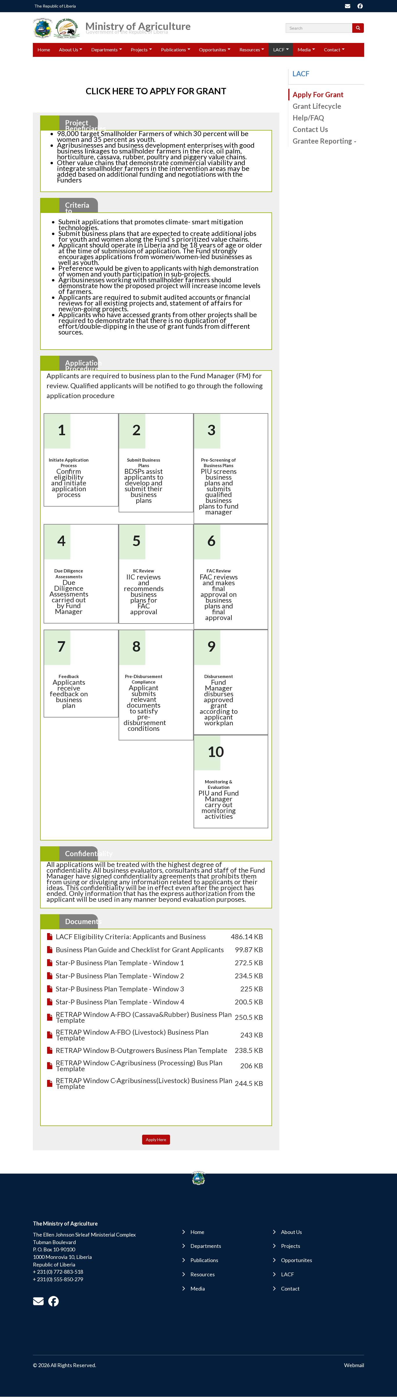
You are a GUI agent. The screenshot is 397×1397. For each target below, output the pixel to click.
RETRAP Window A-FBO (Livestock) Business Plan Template (132, 1035)
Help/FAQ (308, 118)
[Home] (58, 28)
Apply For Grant (318, 95)
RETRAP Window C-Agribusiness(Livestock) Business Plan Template (144, 1083)
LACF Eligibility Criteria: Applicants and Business (131, 936)
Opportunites (212, 49)
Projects (139, 49)
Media (304, 49)
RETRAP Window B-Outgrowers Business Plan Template (141, 1050)
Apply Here (156, 1139)
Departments (104, 49)
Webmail (354, 1365)
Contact (332, 49)
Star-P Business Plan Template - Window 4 (120, 1002)
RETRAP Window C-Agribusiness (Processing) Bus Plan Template (139, 1066)
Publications (173, 49)
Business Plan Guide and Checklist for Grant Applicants (140, 950)
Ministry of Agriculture (138, 24)
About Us (68, 49)
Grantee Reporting (323, 141)
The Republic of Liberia (55, 5)
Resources (249, 49)
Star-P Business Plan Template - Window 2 (120, 976)
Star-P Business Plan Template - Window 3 (120, 989)
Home (43, 49)
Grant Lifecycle (317, 106)
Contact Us (310, 129)
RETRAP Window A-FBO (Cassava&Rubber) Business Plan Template (144, 1017)
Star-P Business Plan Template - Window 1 (120, 963)
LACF (279, 49)
